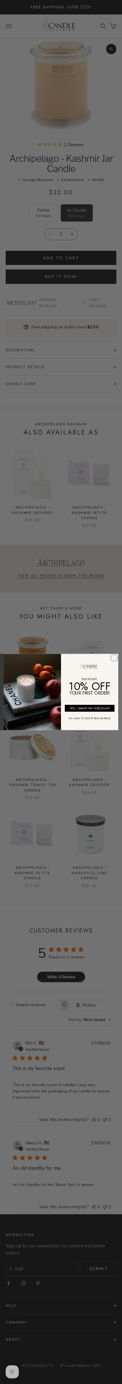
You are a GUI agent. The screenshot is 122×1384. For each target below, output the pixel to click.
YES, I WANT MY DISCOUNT (89, 708)
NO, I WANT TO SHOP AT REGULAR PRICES (89, 718)
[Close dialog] (114, 658)
